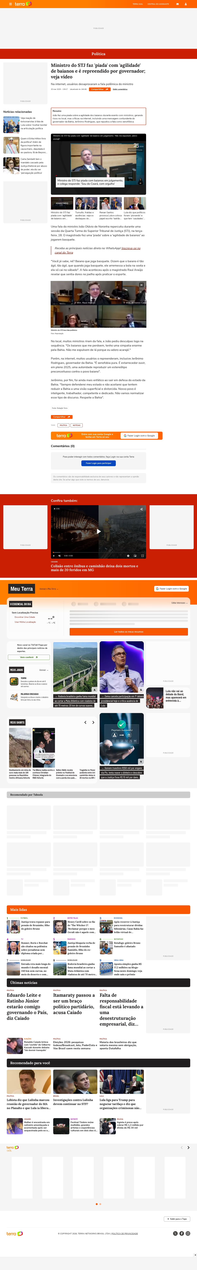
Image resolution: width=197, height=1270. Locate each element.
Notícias (76, 425)
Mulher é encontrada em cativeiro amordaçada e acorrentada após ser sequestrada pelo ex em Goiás (37, 1126)
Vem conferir (27, 657)
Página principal (23, 4)
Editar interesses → (180, 602)
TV (22, 939)
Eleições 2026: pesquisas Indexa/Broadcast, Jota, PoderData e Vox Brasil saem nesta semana (75, 1045)
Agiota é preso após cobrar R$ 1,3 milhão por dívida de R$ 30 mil (130, 1125)
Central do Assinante (158, 4)
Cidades (54, 562)
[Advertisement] (168, 1046)
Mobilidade (26, 960)
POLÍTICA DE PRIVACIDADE (125, 1233)
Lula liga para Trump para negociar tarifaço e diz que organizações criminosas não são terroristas (119, 1104)
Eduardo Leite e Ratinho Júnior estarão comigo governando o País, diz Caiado (27, 1006)
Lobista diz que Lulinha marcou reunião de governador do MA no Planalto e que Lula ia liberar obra (28, 1104)
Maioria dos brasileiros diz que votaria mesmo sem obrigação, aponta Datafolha (118, 1045)
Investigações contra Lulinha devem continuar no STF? (73, 1102)
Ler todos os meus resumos (128, 631)
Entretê (74, 1119)
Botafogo (118, 939)
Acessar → (44, 669)
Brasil (56, 1096)
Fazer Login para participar (98, 463)
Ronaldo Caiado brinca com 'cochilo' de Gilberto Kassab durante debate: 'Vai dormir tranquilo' (37, 1046)
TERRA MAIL (138, 4)
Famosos (71, 939)
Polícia (120, 1119)
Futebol (24, 918)
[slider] (98, 552)
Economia (118, 918)
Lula (102, 1096)
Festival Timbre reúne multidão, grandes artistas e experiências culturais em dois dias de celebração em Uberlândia (84, 1126)
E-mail (177, 4)
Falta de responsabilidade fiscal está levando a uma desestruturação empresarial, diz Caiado (121, 1009)
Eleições (27, 1039)
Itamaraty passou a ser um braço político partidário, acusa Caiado (74, 1003)
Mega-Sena (118, 960)
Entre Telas (72, 918)
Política (63, 425)
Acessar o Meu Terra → (49, 588)
